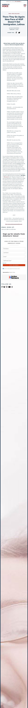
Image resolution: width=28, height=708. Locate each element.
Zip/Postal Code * (7, 259)
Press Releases (16, 13)
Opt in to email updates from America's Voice (12, 268)
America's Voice (14, 1)
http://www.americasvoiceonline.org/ (13, 224)
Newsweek (6, 177)
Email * (5, 255)
